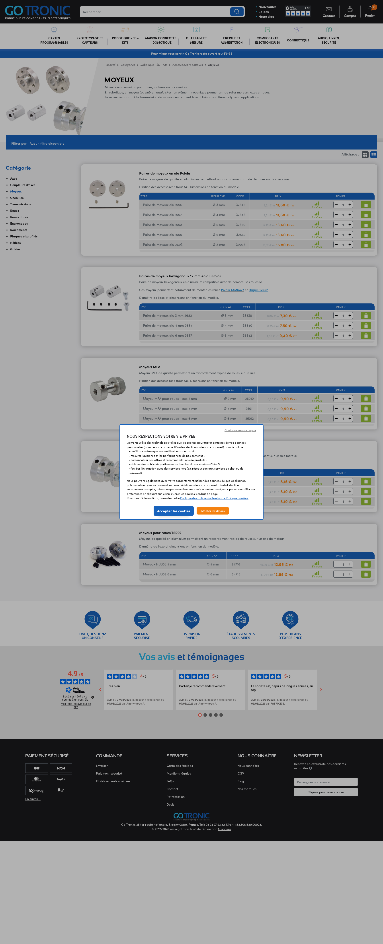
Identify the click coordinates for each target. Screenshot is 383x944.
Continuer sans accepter (240, 430)
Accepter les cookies (173, 510)
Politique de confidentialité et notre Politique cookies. (214, 498)
